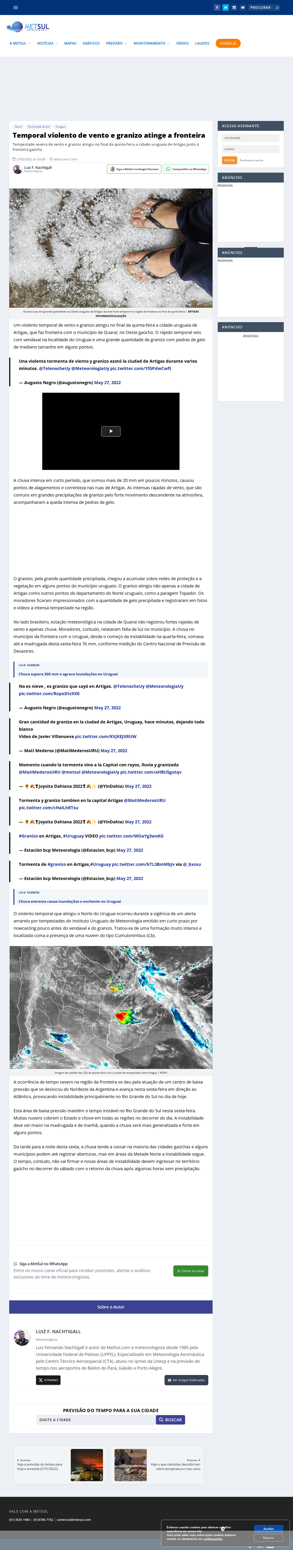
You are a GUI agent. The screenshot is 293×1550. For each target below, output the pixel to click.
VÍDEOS (182, 44)
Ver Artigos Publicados (189, 1380)
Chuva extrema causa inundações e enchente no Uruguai (70, 901)
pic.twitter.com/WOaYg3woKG (131, 836)
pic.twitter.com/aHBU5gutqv (150, 772)
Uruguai (60, 126)
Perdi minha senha (251, 160)
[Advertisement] (146, 1540)
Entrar (230, 160)
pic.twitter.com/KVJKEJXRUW (105, 736)
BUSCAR (173, 1420)
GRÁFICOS (91, 44)
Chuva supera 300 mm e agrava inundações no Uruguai (68, 674)
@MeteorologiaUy (90, 368)
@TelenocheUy (54, 368)
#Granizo (28, 836)
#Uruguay (73, 836)
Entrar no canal (193, 1271)
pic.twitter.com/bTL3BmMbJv (143, 864)
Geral (18, 126)
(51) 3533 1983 (19, 1520)
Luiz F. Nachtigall (38, 168)
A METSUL (18, 44)
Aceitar (268, 1528)
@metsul (71, 772)
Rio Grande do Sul (38, 126)
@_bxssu (192, 864)
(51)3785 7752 (43, 1520)
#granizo (57, 864)
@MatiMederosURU (39, 772)
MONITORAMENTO (149, 44)
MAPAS (70, 44)
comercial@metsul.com (74, 1520)
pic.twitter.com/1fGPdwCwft (140, 368)
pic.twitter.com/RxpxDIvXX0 (49, 693)
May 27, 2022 (107, 382)
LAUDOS (202, 44)
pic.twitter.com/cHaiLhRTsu (48, 807)
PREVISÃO (114, 44)
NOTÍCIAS (45, 44)
